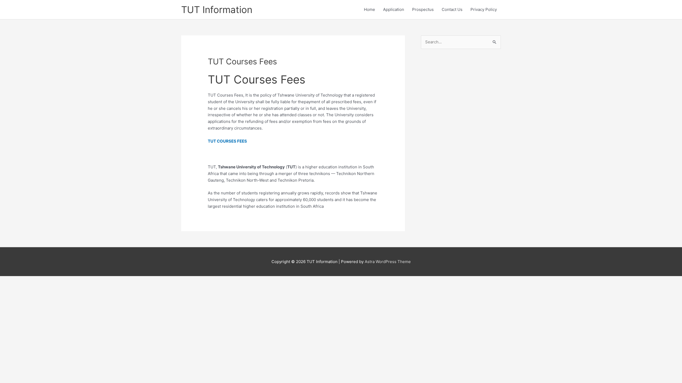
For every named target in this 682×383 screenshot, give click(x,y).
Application (393, 9)
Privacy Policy (483, 9)
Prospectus (423, 9)
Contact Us (452, 9)
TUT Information (216, 9)
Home (369, 9)
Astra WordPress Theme (388, 261)
